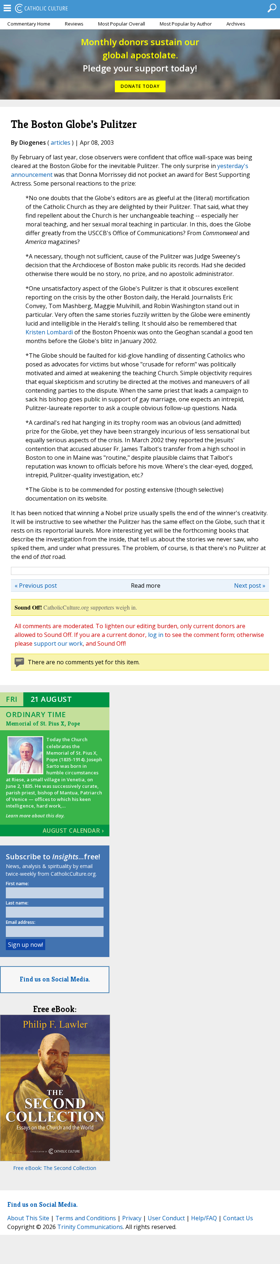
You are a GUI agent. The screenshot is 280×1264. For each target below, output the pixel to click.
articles (60, 143)
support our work (58, 643)
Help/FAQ (204, 1218)
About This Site (28, 1218)
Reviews (74, 23)
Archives (235, 23)
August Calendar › (73, 831)
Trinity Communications (90, 1227)
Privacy (131, 1218)
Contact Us (238, 1218)
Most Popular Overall (121, 23)
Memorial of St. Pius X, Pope (43, 723)
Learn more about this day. (35, 815)
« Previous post (36, 586)
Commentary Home (28, 23)
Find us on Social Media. (55, 979)
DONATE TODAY (140, 86)
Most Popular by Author (186, 23)
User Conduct (166, 1218)
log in (155, 635)
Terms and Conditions (85, 1218)
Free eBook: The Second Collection (54, 1167)
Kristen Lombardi (49, 332)
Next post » (249, 586)
